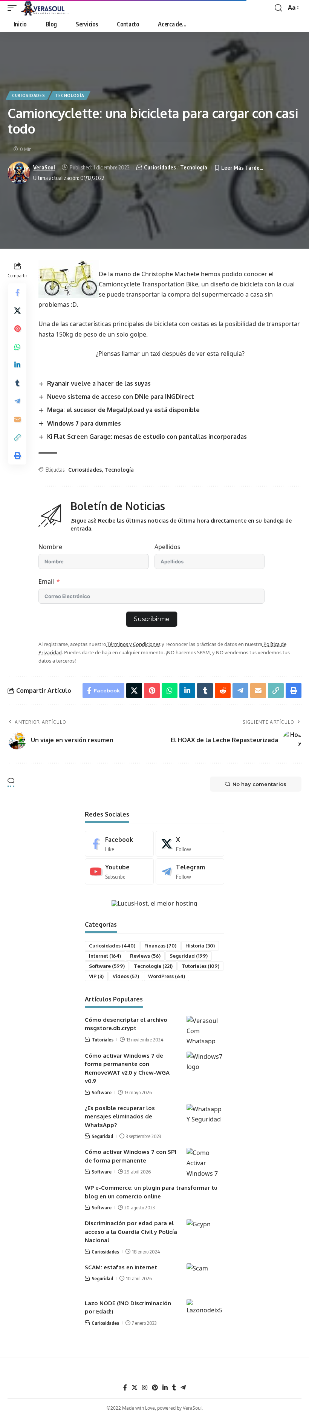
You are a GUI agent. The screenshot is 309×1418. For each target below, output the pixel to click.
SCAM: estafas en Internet (121, 1267)
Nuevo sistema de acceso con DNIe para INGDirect (120, 396)
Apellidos (167, 547)
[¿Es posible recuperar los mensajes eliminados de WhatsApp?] (205, 1118)
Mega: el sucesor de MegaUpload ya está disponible (123, 410)
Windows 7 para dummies (84, 423)
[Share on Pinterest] (17, 329)
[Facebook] (119, 844)
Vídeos (126, 976)
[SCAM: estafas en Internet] (205, 1277)
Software (107, 966)
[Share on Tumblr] (17, 383)
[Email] (17, 419)
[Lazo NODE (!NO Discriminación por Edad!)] (205, 1313)
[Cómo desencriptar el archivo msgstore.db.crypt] (205, 1030)
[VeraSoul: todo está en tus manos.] (44, 8)
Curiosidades (28, 95)
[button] (14, 8)
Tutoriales (200, 966)
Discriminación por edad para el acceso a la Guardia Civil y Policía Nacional (131, 1232)
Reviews (145, 956)
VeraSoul (44, 167)
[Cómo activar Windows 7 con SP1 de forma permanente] (205, 1162)
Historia (200, 946)
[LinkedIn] (165, 1388)
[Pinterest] (155, 1388)
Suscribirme (152, 619)
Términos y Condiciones (133, 644)
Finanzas (160, 946)
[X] (190, 844)
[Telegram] (190, 871)
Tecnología (69, 95)
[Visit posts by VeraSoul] (19, 172)
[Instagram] (144, 1388)
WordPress (166, 976)
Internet (105, 956)
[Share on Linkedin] (17, 365)
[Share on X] (17, 310)
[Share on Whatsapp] (17, 347)
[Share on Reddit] (223, 690)
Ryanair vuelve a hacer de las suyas (99, 383)
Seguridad (189, 956)
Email (46, 581)
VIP (96, 976)
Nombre (50, 547)
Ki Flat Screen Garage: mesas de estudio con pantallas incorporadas (147, 436)
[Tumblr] (174, 1388)
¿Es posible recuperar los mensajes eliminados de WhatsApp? (120, 1116)
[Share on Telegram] (17, 401)
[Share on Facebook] (17, 292)
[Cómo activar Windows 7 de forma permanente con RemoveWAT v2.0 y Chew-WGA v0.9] (205, 1066)
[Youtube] (119, 871)
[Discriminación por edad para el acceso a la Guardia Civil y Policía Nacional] (205, 1233)
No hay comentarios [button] (259, 784)
